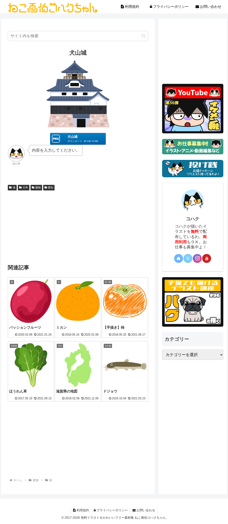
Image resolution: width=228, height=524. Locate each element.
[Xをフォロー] (187, 258)
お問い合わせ (145, 510)
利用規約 (82, 510)
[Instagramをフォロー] (197, 258)
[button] (143, 36)
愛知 (50, 187)
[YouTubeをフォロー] (206, 258)
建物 (38, 187)
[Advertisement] (78, 226)
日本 (25, 187)
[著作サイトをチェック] (178, 258)
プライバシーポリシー (112, 510)
